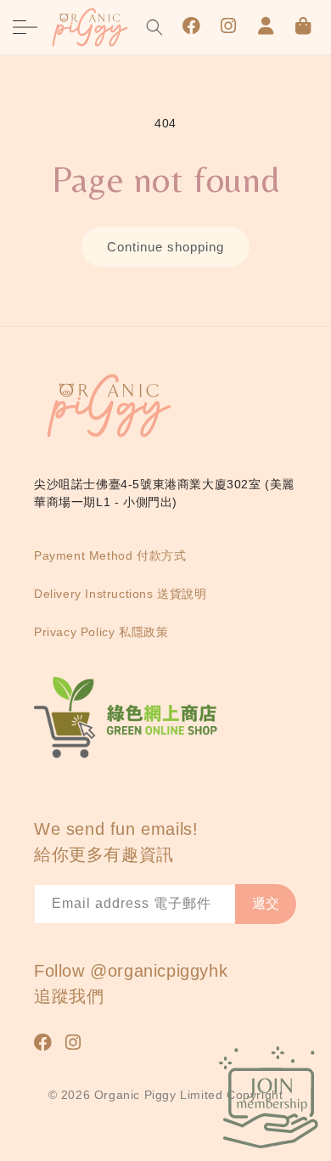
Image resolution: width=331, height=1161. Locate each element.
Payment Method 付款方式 (110, 555)
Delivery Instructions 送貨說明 (120, 593)
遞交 (265, 903)
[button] (25, 27)
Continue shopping (165, 247)
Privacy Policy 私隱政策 (101, 632)
